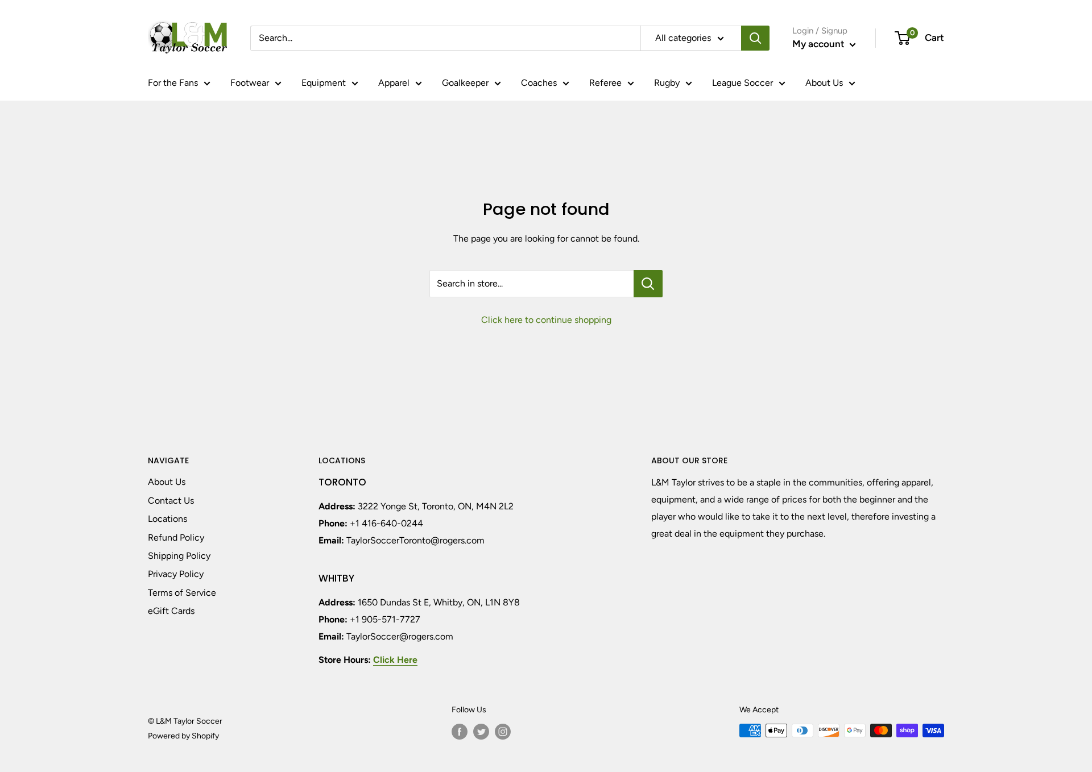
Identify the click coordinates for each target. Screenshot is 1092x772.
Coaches (539, 82)
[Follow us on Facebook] (460, 732)
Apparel (394, 82)
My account (819, 43)
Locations (167, 518)
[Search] (755, 38)
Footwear (249, 82)
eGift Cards (171, 610)
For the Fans (173, 82)
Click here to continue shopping (546, 319)
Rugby (667, 82)
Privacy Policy (176, 573)
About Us (824, 82)
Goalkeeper (465, 82)
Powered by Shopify (183, 736)
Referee (605, 82)
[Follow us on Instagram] (503, 732)
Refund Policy (176, 537)
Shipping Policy (179, 555)
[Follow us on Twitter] (481, 732)
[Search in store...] (648, 283)
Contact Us (171, 500)
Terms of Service (182, 592)
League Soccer (742, 82)
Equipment (323, 82)
